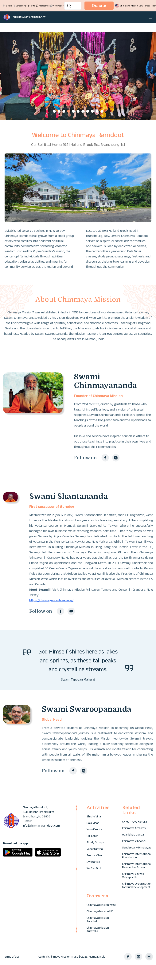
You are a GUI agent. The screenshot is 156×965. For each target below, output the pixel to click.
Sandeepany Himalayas (136, 847)
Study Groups (95, 842)
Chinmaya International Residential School (136, 865)
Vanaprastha (95, 848)
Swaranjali (93, 861)
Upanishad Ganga (133, 834)
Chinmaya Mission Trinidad (98, 919)
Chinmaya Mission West (101, 904)
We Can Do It (94, 868)
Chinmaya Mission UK (100, 911)
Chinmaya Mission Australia (98, 929)
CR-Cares (92, 835)
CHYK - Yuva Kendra (134, 821)
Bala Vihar (93, 822)
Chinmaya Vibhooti (134, 841)
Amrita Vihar (94, 855)
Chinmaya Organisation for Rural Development (136, 885)
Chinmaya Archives (134, 828)
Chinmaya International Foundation (136, 855)
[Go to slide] (54, 111)
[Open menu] (150, 17)
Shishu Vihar (94, 816)
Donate (99, 5)
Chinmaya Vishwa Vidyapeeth (133, 875)
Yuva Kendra (94, 829)
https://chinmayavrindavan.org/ (51, 600)
